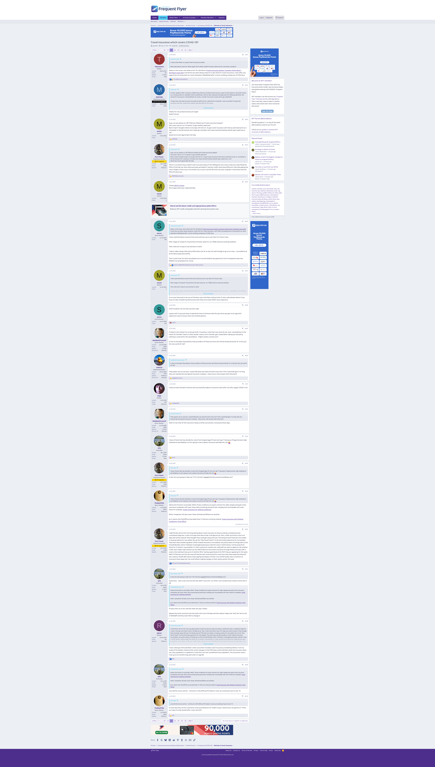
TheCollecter (273, 205)
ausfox (270, 199)
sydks (280, 193)
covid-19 (174, 46)
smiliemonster (263, 205)
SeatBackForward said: (177, 360)
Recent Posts (257, 138)
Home (154, 17)
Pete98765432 (264, 203)
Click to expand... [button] (208, 108)
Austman (254, 191)
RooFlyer (254, 197)
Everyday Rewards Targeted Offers (267, 142)
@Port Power (179, 185)
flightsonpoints (264, 195)
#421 (246, 55)
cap (279, 191)
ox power (276, 209)
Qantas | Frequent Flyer (262, 164)
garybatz (155, 46)
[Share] (242, 54)
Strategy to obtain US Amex (265, 149)
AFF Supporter (160, 161)
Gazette (222, 17)
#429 (246, 328)
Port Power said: (175, 573)
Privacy (256, 750)
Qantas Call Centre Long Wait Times (268, 174)
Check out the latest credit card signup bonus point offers (193, 206)
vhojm (253, 211)
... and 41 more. (256, 213)
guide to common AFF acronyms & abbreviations (265, 130)
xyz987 (264, 193)
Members (181, 21)
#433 (246, 436)
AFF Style (156, 750)
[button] (179, 18)
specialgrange (261, 201)
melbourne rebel (272, 193)
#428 (246, 305)
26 (185, 50)
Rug (260, 193)
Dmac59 (259, 189)
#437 (246, 569)
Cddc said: (173, 89)
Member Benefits (207, 17)
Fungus (256, 195)
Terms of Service (247, 750)
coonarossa (255, 207)
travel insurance (184, 46)
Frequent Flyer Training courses (267, 97)
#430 (246, 355)
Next (190, 50)
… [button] (161, 50)
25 (182, 50)
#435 (246, 491)
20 (164, 50)
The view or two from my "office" (266, 167)
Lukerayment (274, 195)
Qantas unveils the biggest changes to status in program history (269, 158)
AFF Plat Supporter (160, 102)
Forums (163, 17)
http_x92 (277, 189)
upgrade (274, 99)
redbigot (269, 197)
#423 (246, 119)
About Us (228, 750)
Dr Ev (271, 209)
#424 (246, 145)
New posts (154, 21)
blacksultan (269, 191)
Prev (154, 50)
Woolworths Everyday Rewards (264, 146)
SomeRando (255, 203)
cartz (275, 207)
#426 (246, 221)
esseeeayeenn (270, 201)
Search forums (163, 21)
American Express (260, 154)
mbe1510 (275, 197)
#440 (246, 696)
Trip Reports (259, 171)
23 (175, 50)
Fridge (261, 207)
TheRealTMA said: (175, 587)
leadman (263, 191)
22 (171, 50)
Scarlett (254, 189)
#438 (246, 621)
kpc (259, 191)
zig (279, 205)
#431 (246, 384)
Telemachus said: (175, 226)
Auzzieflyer (255, 205)
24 (178, 50)
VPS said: (173, 468)
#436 (246, 529)
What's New (173, 17)
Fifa (257, 193)
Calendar (173, 21)
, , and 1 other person (188, 265)
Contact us (236, 750)
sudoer (254, 201)
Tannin (254, 193)
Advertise (277, 750)
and (180, 79)
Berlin (266, 207)
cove (264, 189)
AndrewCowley (256, 199)
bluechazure (262, 197)
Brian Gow (276, 199)
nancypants (255, 209)
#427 (246, 271)
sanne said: (173, 275)
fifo (253, 195)
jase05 (276, 203)
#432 (246, 409)
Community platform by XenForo (218, 755)
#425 (246, 182)
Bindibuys (265, 199)
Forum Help (263, 750)
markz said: (173, 149)
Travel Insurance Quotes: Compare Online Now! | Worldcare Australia (224, 229)
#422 (246, 85)
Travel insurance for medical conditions (197, 509)
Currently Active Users (261, 185)
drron (271, 203)
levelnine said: (174, 59)
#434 (246, 463)
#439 (246, 665)
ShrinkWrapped (264, 209)
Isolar (275, 191)
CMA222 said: (174, 413)
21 (168, 50)
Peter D (270, 207)
